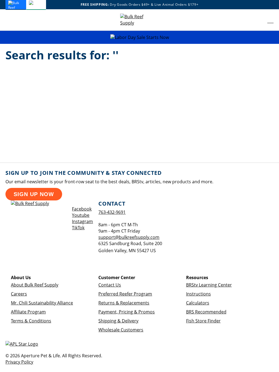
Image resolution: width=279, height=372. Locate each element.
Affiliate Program (28, 312)
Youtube (80, 215)
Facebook (82, 209)
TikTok (78, 228)
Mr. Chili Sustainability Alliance (42, 303)
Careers (19, 294)
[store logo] (136, 20)
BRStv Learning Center (209, 285)
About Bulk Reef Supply (34, 285)
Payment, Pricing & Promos (126, 312)
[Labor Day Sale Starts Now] (139, 37)
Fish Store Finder (203, 321)
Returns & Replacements (123, 303)
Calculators (197, 303)
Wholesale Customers (120, 330)
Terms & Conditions (31, 321)
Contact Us (109, 285)
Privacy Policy (19, 362)
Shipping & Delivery (118, 321)
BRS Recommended (206, 312)
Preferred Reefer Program (125, 294)
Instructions (198, 294)
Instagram (82, 221)
